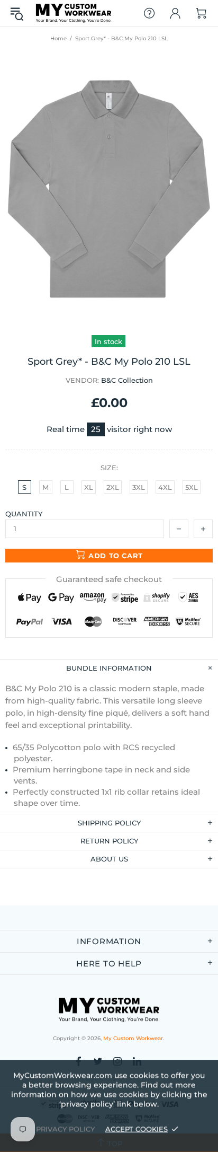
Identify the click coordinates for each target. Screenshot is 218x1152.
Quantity (23, 513)
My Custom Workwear (73, 13)
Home (58, 38)
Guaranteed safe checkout (109, 579)
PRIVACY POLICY (65, 1128)
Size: (109, 467)
